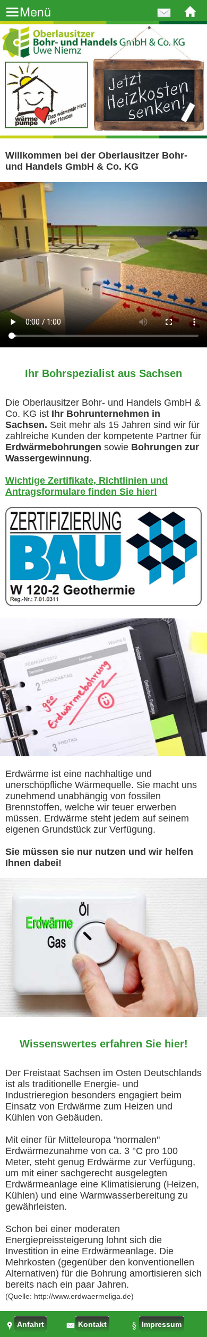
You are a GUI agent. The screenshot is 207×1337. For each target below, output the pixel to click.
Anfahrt (30, 1324)
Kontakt (92, 1324)
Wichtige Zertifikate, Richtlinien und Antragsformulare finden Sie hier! (86, 486)
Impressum (162, 1324)
